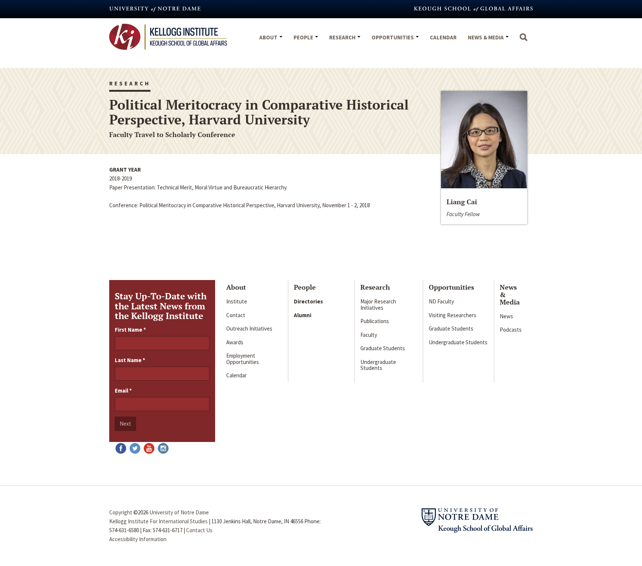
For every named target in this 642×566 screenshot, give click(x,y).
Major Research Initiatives (378, 304)
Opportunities (393, 37)
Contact (235, 315)
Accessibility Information (137, 539)
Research (343, 37)
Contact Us (199, 530)
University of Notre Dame (179, 512)
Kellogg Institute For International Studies (158, 521)
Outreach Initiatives (249, 328)
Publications (374, 321)
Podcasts (511, 329)
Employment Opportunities (242, 358)
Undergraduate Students (378, 365)
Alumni (302, 315)
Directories (308, 301)
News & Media (486, 37)
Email (123, 390)
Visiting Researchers (452, 315)
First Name (130, 329)
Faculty (368, 334)
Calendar (443, 37)
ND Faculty (441, 301)
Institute (236, 301)
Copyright (120, 512)
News (506, 316)
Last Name (130, 360)
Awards (234, 342)
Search (523, 41)
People (304, 37)
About (269, 37)
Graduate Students (382, 348)
